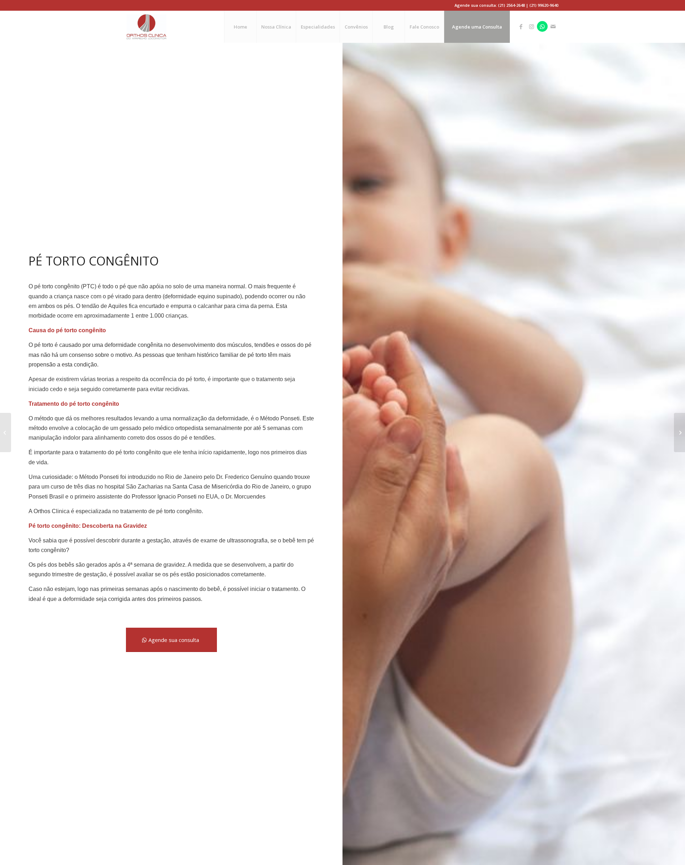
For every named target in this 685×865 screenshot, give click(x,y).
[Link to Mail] (553, 26)
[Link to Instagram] (531, 26)
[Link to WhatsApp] (542, 26)
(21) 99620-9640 (543, 5)
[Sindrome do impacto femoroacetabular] (5, 432)
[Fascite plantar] (679, 432)
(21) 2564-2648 (511, 5)
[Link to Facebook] (521, 26)
